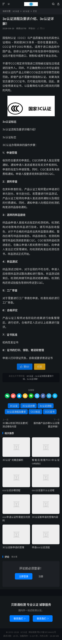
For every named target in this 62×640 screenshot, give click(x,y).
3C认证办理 (28, 405)
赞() (41, 28)
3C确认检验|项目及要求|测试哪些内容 (15, 425)
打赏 (39, 366)
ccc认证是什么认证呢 (43, 490)
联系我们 (19, 618)
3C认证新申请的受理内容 (45, 517)
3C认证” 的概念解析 (12, 459)
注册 (41, 576)
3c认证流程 (46, 405)
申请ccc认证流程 (41, 547)
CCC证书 (50, 411)
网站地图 (33, 632)
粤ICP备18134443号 (46, 632)
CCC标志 (35, 411)
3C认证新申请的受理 (13, 547)
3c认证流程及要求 (16, 411)
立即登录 (23, 576)
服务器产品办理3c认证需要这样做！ (47, 425)
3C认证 (31, 4)
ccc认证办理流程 (11, 490)
